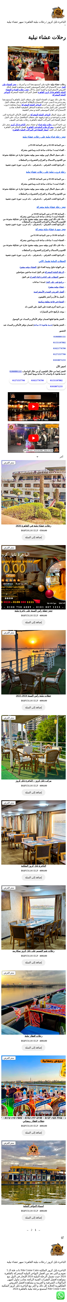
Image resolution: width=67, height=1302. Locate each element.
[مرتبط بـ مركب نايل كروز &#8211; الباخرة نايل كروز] (33, 747)
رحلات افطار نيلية (33, 1036)
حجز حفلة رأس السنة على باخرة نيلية (34, 610)
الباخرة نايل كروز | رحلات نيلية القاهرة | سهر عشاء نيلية (36, 21)
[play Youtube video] (33, 406)
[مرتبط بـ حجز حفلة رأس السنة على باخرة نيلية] (33, 577)
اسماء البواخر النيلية (33, 1206)
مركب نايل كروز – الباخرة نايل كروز (33, 780)
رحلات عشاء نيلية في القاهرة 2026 (33, 525)
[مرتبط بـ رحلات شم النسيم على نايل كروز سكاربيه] (33, 917)
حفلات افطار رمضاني (33, 1121)
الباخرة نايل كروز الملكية (33, 866)
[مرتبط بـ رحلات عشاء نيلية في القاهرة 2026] (33, 492)
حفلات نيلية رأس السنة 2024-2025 (33, 695)
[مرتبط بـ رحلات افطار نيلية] (33, 1002)
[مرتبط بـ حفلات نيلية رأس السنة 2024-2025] (33, 662)
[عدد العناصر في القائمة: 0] (62, 1237)
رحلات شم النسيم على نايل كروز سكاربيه (33, 951)
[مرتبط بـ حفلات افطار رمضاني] (33, 1087)
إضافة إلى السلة (33, 537)
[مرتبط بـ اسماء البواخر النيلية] (33, 1172)
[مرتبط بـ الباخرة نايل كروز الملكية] (33, 832)
